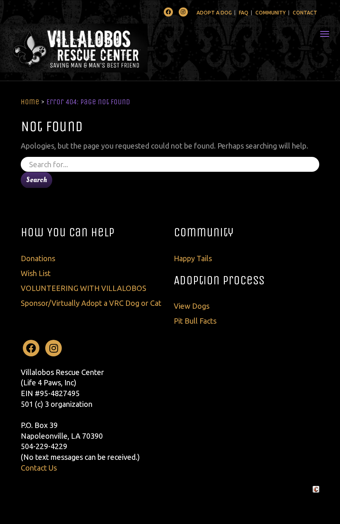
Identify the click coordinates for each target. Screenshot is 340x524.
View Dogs (191, 306)
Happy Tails (193, 258)
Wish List (36, 273)
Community (270, 12)
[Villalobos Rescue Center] (98, 48)
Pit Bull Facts (195, 321)
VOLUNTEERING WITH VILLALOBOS (83, 288)
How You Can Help (67, 232)
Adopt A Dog (214, 12)
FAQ (243, 12)
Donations (38, 258)
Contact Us (39, 468)
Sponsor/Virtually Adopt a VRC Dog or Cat (91, 303)
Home (30, 101)
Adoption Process (219, 280)
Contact (305, 12)
